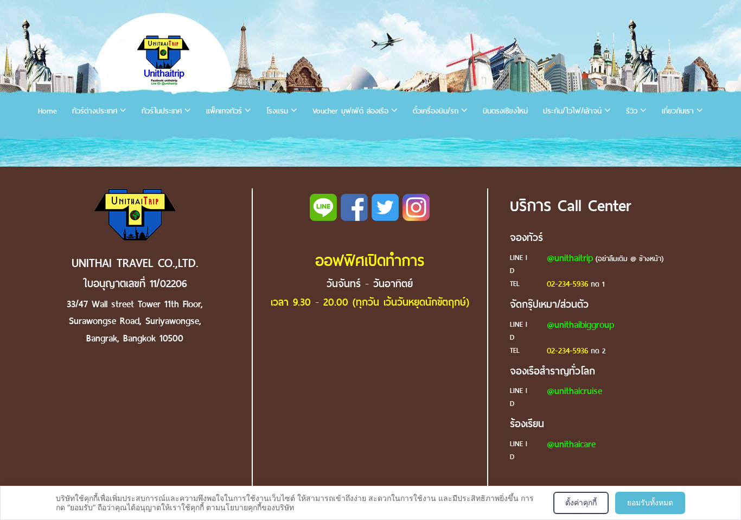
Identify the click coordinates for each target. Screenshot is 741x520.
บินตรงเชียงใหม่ (505, 111)
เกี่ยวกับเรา (678, 111)
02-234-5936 (567, 283)
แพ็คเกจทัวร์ (224, 111)
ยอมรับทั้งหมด (650, 502)
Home (47, 111)
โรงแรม (277, 111)
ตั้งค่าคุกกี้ (581, 502)
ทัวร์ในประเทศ (162, 111)
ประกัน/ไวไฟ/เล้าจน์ (572, 111)
